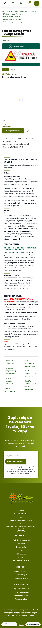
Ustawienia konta (21, 595)
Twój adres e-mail (11, 456)
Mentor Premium (20, 571)
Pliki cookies (21, 554)
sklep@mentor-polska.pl (21, 520)
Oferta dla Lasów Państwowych (14, 14)
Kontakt (21, 557)
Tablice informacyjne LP (11, 16)
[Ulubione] (13, 3)
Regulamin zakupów (21, 589)
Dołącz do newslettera (16, 461)
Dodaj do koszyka (13, 131)
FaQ (21, 550)
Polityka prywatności (21, 540)
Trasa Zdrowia (20, 578)
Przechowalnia (21, 599)
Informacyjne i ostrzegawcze (13, 19)
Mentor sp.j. (6, 40)
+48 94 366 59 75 (21, 514)
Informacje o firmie (21, 561)
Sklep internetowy (18, 625)
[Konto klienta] (20, 3)
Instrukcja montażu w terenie (9, 381)
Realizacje (21, 543)
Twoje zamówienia (21, 592)
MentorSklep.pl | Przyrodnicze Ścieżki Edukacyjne (19, 11)
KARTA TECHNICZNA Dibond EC (30, 373)
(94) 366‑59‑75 (17, 147)
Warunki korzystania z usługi (22, 615)
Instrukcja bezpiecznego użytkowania (11, 371)
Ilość (3, 120)
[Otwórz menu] (36, 3)
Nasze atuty (21, 547)
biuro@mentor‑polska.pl (16, 144)
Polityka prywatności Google (25, 612)
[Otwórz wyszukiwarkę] (5, 3)
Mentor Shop (20, 575)
